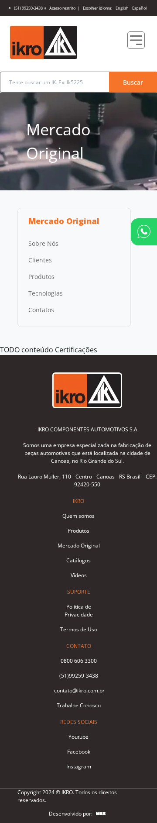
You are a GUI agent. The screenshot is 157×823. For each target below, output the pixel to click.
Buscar (133, 82)
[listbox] (74, 277)
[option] (74, 243)
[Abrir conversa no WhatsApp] (143, 231)
